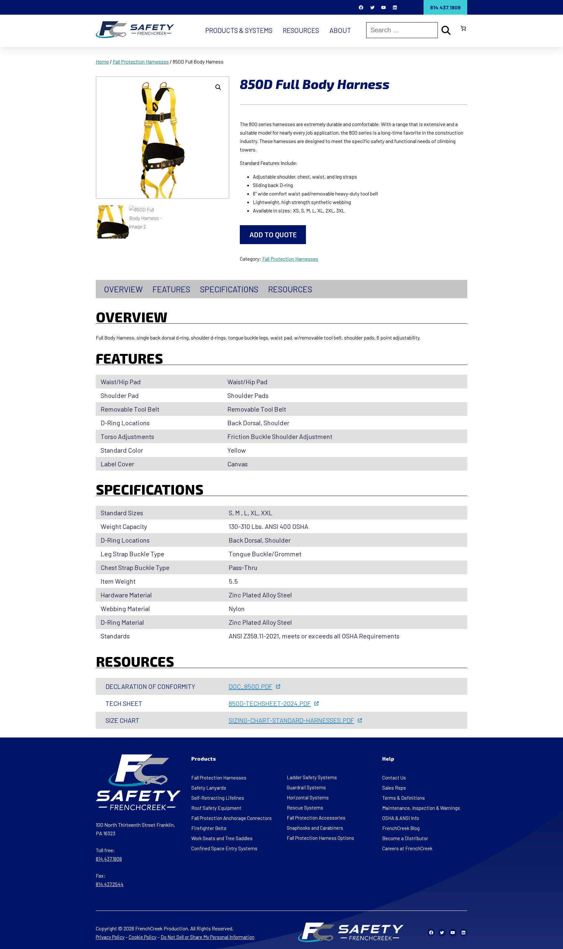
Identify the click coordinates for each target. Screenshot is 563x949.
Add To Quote (273, 234)
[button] (218, 87)
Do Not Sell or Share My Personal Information (207, 937)
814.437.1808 (445, 7)
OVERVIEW (123, 289)
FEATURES (171, 289)
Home (102, 61)
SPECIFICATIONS (229, 289)
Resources (290, 289)
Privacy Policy (110, 937)
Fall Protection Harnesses (141, 61)
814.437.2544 (109, 884)
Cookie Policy (142, 937)
